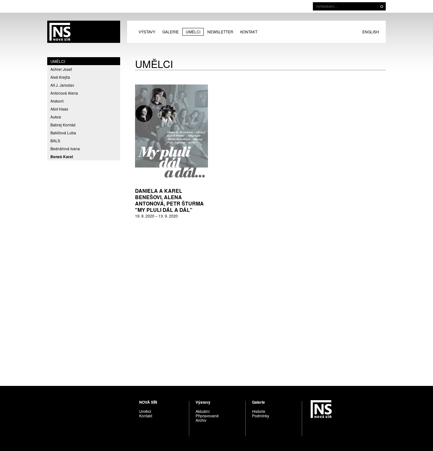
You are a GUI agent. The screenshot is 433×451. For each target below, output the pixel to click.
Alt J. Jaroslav (62, 85)
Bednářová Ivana (65, 148)
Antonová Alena (64, 93)
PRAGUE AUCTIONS (83, 32)
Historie (258, 411)
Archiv (201, 420)
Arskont (56, 101)
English (370, 31)
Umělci (193, 31)
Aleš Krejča (60, 77)
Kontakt (248, 31)
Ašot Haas (59, 108)
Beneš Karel (61, 156)
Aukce (55, 116)
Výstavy (147, 31)
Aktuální (203, 411)
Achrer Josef (61, 69)
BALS (55, 140)
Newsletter (220, 31)
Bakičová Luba (63, 132)
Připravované (207, 415)
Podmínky (260, 415)
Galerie (170, 31)
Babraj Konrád (62, 124)
